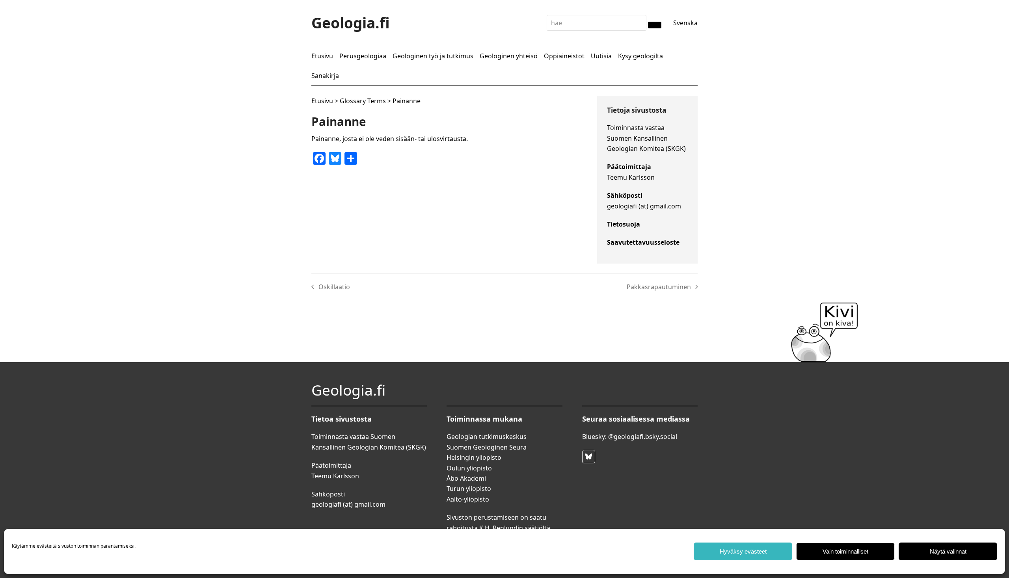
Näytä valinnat (948, 551)
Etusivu (322, 101)
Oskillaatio (330, 287)
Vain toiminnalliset (845, 551)
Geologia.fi (350, 23)
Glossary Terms (363, 101)
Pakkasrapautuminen (659, 287)
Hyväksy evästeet (743, 551)
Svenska (685, 23)
